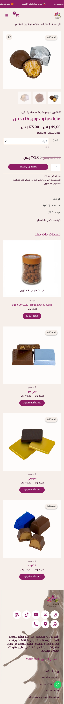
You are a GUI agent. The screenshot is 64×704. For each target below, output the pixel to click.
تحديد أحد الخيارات (32, 403)
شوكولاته (46, 113)
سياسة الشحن (51, 691)
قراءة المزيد (32, 316)
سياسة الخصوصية (49, 684)
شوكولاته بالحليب (31, 113)
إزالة (47, 147)
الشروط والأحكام (50, 678)
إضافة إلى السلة (28, 167)
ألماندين (56, 113)
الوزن (55, 140)
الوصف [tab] (57, 199)
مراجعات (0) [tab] (54, 212)
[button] (9, 37)
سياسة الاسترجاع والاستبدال (44, 697)
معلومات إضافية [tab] (51, 206)
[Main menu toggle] (6, 15)
